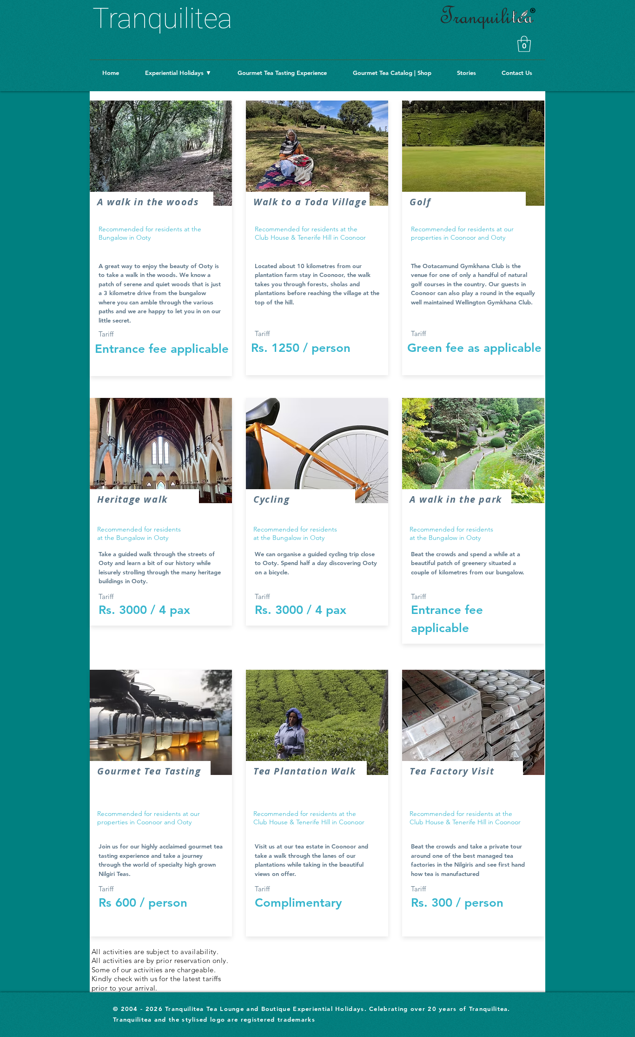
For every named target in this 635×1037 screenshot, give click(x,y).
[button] (524, 44)
